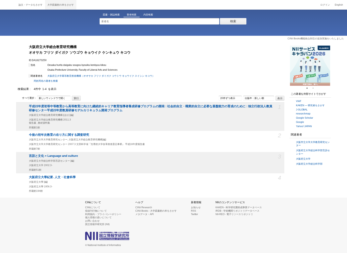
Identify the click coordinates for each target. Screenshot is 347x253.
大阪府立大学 (303, 158)
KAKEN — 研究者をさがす (310, 105)
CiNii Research (143, 207)
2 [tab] (315, 88)
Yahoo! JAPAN (304, 126)
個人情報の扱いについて (98, 217)
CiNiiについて (92, 207)
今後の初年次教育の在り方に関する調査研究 (59, 134)
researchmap (303, 113)
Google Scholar (304, 117)
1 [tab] (309, 88)
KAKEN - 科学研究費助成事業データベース (238, 207)
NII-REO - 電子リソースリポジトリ (234, 214)
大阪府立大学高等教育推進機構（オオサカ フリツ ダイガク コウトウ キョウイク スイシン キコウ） (101, 75)
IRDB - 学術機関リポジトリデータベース (237, 210)
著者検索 (131, 14)
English (339, 4)
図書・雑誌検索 (111, 14)
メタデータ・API (144, 214)
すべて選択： (29, 98)
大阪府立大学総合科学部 (309, 163)
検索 (233, 21)
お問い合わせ (92, 220)
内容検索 (148, 14)
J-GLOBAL (302, 109)
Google (300, 122)
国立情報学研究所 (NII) (97, 224)
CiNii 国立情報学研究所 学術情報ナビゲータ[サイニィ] (8, 5)
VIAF (298, 101)
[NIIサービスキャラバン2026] (310, 66)
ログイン (325, 4)
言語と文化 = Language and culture (53, 155)
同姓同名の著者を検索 (46, 81)
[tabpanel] (310, 66)
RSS (193, 210)
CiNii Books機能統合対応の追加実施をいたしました (316, 38)
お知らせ (196, 207)
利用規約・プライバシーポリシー (103, 214)
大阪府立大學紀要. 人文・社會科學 (52, 177)
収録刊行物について (96, 210)
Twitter (194, 214)
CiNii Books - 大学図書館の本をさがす (156, 210)
